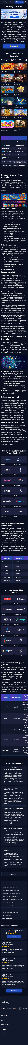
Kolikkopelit (22, 59)
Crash (14, 59)
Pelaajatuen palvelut (7, 902)
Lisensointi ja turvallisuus (8, 905)
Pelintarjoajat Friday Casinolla (10, 912)
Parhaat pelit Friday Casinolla (9, 887)
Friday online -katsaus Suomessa (10, 890)
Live (9, 59)
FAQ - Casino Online (7, 915)
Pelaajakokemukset (7, 918)
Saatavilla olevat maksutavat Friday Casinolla (13, 909)
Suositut (3, 59)
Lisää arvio (14, 936)
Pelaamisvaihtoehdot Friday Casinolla (12, 899)
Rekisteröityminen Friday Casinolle (11, 893)
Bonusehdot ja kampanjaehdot (10, 896)
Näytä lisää (14, 990)
